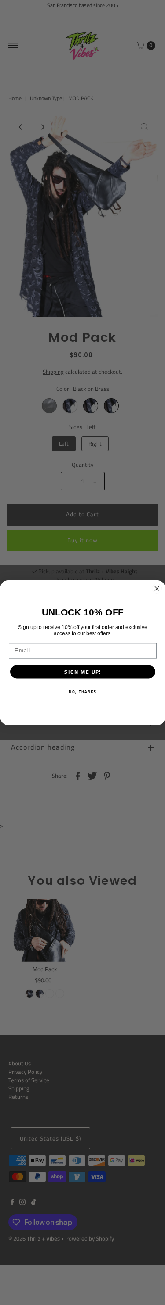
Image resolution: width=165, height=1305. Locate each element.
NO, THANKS (83, 691)
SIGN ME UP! (82, 672)
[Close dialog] (157, 588)
